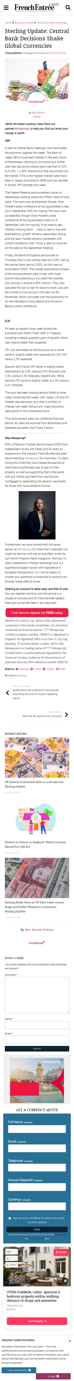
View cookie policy (18, 1370)
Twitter (37, 669)
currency (22, 675)
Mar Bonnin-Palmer (56, 53)
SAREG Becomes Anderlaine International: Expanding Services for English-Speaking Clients (36, 692)
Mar (37, 572)
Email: (17, 1141)
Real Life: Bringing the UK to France (42, 714)
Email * (9, 1033)
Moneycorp (22, 128)
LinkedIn (50, 669)
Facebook (24, 669)
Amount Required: (25, 1180)
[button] (37, 784)
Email (62, 669)
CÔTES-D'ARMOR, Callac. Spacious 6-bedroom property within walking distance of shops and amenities (34, 1296)
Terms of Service (36, 1238)
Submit (37, 1048)
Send (37, 1229)
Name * (9, 1018)
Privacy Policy (60, 1234)
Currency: (19, 1199)
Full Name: (20, 1122)
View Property (35, 1321)
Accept (52, 1376)
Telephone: (20, 1161)
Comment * (11, 974)
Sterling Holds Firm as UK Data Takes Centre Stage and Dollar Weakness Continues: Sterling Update (34, 906)
